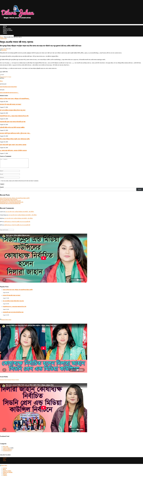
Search (2, 187)
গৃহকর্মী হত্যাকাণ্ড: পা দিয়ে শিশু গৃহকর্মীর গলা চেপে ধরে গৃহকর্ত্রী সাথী (17, 221)
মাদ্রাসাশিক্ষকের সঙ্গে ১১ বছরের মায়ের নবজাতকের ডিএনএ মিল (14, 116)
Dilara (5, 48)
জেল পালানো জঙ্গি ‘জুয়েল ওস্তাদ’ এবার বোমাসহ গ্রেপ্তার (13, 144)
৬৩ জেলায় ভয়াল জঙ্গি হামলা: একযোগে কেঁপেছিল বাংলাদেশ (13, 150)
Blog (4, 27)
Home (5, 26)
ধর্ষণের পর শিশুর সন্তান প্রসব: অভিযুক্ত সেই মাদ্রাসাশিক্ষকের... (15, 98)
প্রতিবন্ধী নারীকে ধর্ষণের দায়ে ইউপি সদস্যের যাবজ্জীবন (12, 127)
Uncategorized (7, 450)
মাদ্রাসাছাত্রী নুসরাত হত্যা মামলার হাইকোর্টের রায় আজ (12, 121)
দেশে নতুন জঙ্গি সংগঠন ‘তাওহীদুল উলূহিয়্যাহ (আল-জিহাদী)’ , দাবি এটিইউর (20, 211)
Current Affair (7, 29)
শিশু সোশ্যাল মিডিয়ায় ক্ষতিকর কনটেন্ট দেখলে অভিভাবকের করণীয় (14, 139)
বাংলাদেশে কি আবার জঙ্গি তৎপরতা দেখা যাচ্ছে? (10, 104)
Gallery (5, 33)
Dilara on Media (7, 30)
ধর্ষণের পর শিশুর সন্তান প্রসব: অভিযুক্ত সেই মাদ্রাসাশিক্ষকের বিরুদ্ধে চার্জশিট (14, 198)
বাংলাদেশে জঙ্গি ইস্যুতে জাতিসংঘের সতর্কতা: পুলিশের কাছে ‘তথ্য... (15, 133)
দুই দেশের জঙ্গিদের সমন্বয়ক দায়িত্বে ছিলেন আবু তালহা (12, 110)
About (5, 31)
